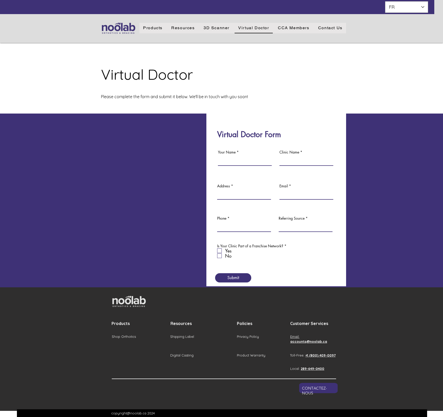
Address (223, 186)
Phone (221, 218)
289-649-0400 (312, 369)
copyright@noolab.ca (128, 413)
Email (283, 186)
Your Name (227, 152)
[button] (152, 28)
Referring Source (292, 218)
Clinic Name (289, 152)
